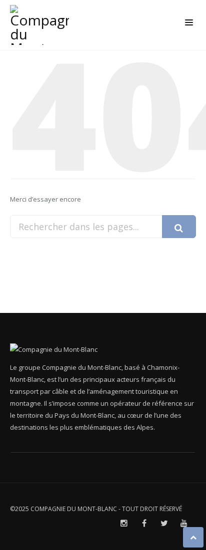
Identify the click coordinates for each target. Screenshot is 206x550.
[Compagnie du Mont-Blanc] (42, 25)
